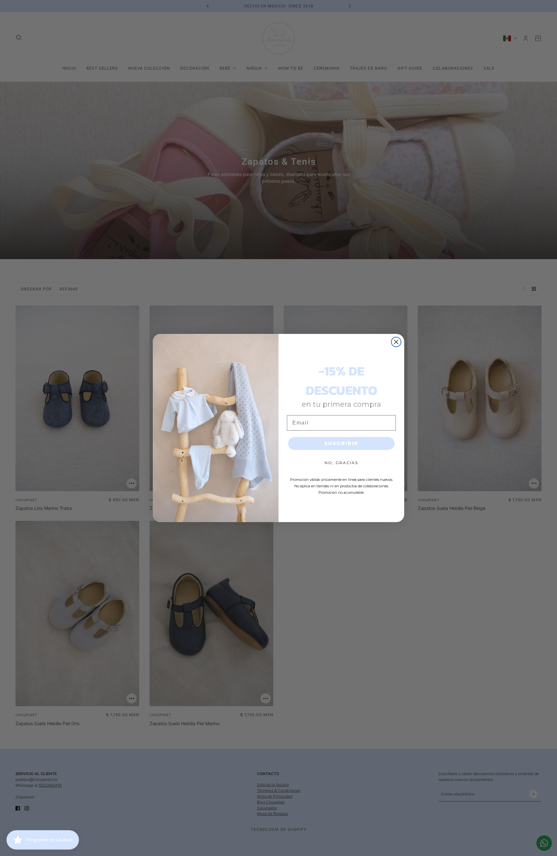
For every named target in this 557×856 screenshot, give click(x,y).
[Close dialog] (396, 342)
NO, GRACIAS (341, 462)
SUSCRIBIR (341, 443)
